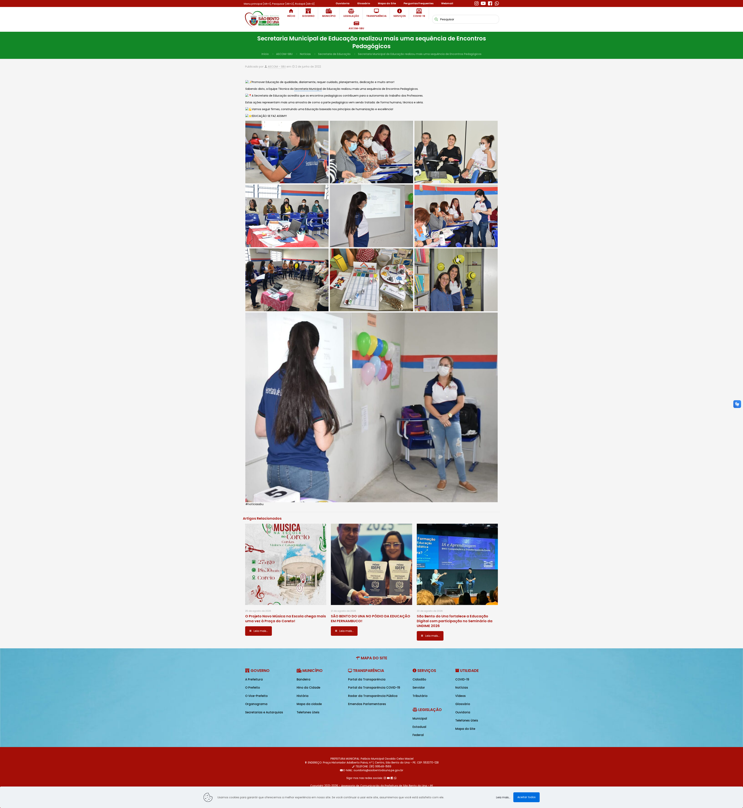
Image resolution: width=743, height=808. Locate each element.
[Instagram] (476, 3)
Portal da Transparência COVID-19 (374, 687)
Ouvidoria (462, 712)
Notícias (305, 54)
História (302, 696)
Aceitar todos (526, 797)
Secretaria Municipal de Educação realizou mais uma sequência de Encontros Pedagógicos (419, 54)
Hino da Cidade (308, 687)
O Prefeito (252, 687)
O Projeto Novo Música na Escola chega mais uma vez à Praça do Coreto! (285, 618)
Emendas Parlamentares (367, 704)
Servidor (419, 687)
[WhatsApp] (496, 3)
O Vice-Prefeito (256, 696)
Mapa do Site (465, 729)
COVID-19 (462, 679)
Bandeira (303, 679)
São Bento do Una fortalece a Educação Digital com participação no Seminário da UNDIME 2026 (454, 621)
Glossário (462, 704)
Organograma (256, 704)
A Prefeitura (254, 679)
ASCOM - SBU (277, 67)
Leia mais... (503, 797)
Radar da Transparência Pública (372, 696)
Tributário (420, 696)
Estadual (419, 727)
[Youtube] (483, 3)
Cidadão (419, 679)
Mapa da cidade (309, 704)
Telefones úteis (308, 712)
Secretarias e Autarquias (264, 712)
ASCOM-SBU (284, 54)
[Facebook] (490, 3)
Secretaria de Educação (334, 54)
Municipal (420, 718)
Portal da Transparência (366, 679)
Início (265, 54)
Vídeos (460, 696)
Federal (418, 735)
